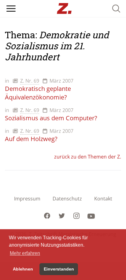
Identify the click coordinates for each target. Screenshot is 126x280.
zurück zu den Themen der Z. (87, 156)
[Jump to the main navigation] (11, 8)
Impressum (27, 198)
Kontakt (103, 198)
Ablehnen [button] (23, 269)
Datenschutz (67, 198)
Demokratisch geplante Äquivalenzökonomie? (38, 92)
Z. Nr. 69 (29, 80)
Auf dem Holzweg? (31, 139)
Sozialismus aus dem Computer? (51, 118)
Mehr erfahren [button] (25, 253)
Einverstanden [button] (59, 269)
